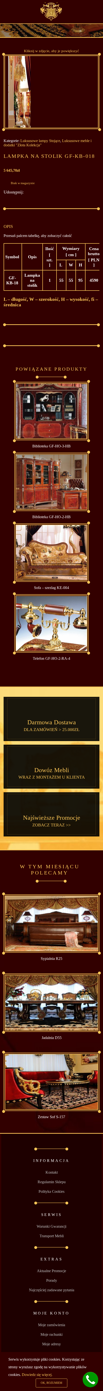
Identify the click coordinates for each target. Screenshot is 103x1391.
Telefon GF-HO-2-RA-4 (51, 658)
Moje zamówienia (51, 1325)
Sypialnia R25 (51, 959)
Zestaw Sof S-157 (51, 1117)
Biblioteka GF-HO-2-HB (51, 517)
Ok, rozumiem (51, 1383)
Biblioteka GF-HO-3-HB (51, 446)
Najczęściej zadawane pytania (51, 1290)
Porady (51, 1280)
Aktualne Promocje (51, 1271)
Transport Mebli (52, 1236)
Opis (8, 226)
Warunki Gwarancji (51, 1226)
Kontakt (52, 1172)
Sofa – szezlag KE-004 (51, 588)
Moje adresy (51, 1344)
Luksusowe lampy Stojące (40, 141)
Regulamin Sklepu (52, 1182)
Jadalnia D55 (52, 1038)
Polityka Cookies (51, 1191)
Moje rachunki (51, 1334)
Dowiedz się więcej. (37, 1375)
